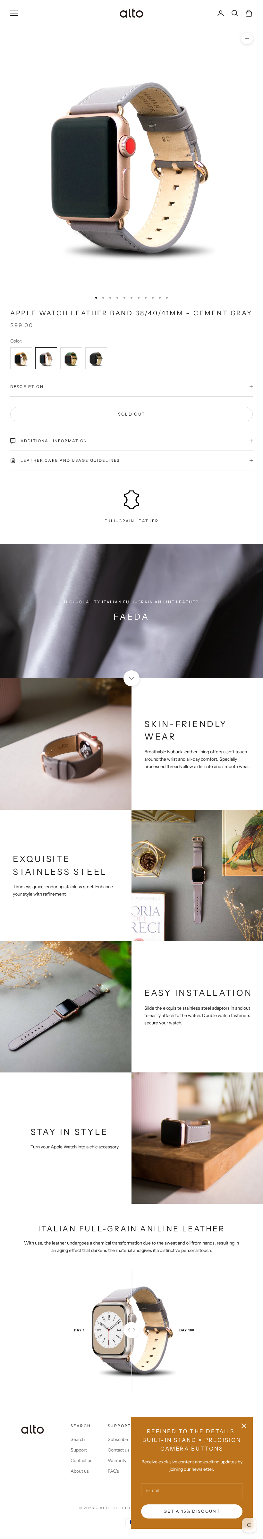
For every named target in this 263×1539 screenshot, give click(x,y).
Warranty (117, 1460)
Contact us (81, 1460)
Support (79, 1450)
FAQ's (113, 1471)
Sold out (131, 414)
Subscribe (118, 1439)
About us (80, 1471)
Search (78, 1439)
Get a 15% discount (192, 1511)
